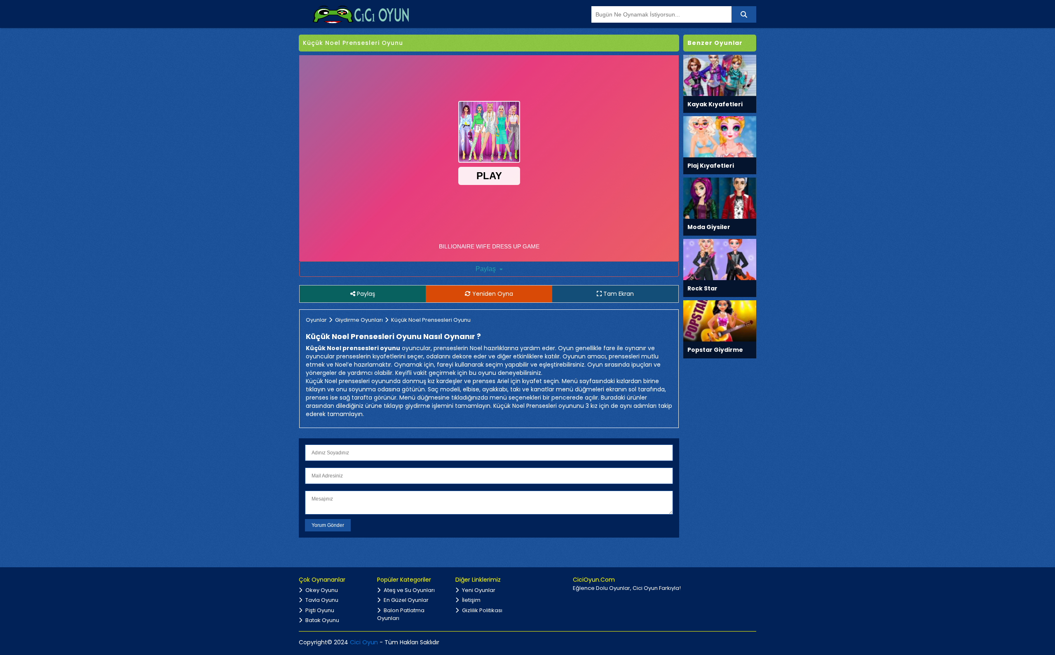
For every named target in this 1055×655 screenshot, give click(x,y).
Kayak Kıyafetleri (715, 104)
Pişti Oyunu (319, 610)
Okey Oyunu (321, 590)
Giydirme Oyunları (359, 320)
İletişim (471, 600)
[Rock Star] (719, 259)
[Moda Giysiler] (719, 197)
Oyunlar (316, 320)
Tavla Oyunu (321, 600)
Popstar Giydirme (715, 350)
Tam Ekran (618, 294)
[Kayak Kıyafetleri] (719, 75)
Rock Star (702, 288)
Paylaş (486, 268)
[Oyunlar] (360, 13)
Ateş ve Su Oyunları (408, 590)
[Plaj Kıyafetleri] (719, 136)
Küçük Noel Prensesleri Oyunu (431, 320)
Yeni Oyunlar (478, 590)
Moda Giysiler (708, 227)
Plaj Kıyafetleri (710, 165)
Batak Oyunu (321, 620)
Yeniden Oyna (492, 294)
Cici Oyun (364, 642)
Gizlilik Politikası (481, 610)
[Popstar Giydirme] (719, 320)
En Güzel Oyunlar (405, 600)
